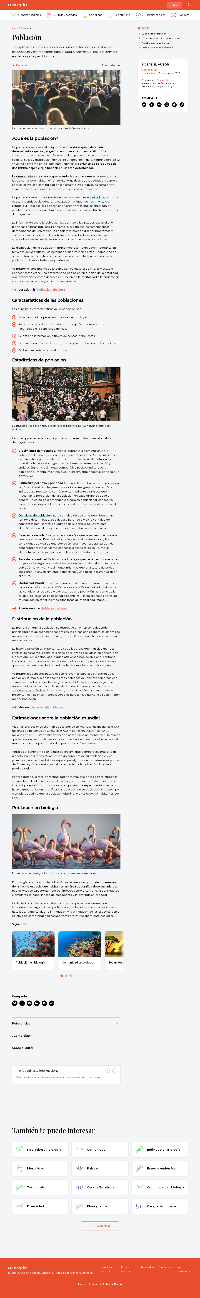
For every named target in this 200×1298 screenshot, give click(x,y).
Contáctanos (166, 1267)
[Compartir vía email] (29, 1003)
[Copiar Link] (51, 1003)
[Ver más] (186, 50)
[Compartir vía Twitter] (15, 1003)
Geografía (26, 28)
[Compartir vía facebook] (22, 1003)
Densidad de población (35, 515)
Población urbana (54, 608)
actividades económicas (28, 690)
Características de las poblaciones (161, 38)
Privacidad (147, 1267)
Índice (174, 5)
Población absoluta (51, 289)
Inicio (15, 28)
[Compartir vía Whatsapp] (44, 1003)
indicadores (98, 197)
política (73, 661)
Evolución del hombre (123, 962)
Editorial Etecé (150, 69)
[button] (61, 975)
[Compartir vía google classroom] (37, 1003)
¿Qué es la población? (154, 33)
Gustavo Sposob (165, 80)
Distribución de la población (157, 47)
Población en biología (30, 962)
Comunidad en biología (78, 962)
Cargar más (103, 1225)
